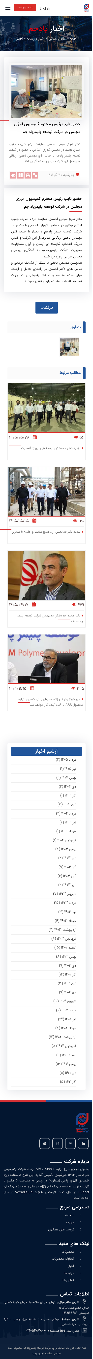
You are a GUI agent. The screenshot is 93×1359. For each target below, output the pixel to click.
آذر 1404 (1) (68, 796)
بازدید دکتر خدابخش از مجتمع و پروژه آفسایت (50, 448)
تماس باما (68, 1280)
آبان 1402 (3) (67, 984)
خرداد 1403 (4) (65, 921)
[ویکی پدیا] (69, 1144)
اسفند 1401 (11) (66, 1055)
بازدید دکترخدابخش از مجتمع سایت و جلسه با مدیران (45, 532)
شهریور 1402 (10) (64, 1001)
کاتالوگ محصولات (63, 1259)
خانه (73, 39)
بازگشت (46, 307)
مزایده (70, 1222)
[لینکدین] (82, 1144)
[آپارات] (45, 1144)
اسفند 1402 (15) (65, 948)
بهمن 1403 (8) (65, 849)
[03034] (69, 347)
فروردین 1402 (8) (64, 1046)
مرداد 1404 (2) (66, 814)
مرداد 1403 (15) (65, 903)
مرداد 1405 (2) (66, 760)
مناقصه (69, 1215)
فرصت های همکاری (61, 1229)
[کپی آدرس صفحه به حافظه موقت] (35, 175)
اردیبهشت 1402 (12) (62, 1037)
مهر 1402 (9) (67, 993)
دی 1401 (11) (68, 1073)
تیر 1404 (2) (68, 823)
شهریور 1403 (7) (64, 894)
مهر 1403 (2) (67, 885)
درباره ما (69, 1273)
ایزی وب (38, 1353)
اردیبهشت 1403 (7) (62, 930)
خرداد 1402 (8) (65, 1028)
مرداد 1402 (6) (66, 1011)
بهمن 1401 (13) (66, 1064)
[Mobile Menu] (8, 8)
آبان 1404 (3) (67, 805)
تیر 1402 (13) (67, 1019)
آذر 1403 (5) (67, 867)
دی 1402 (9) (67, 966)
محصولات (68, 1252)
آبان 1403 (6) (67, 876)
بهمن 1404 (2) (66, 778)
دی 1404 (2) (67, 787)
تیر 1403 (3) (67, 912)
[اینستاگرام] (57, 1144)
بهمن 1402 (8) (66, 957)
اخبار (71, 1266)
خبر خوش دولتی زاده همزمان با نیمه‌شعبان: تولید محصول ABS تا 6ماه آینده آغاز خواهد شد (50, 702)
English (45, 8)
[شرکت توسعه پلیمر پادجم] (86, 8)
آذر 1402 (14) (67, 975)
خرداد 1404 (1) (66, 832)
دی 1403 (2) (67, 858)
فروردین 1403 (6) (63, 939)
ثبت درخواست (25, 8)
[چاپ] (28, 175)
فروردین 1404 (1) (64, 840)
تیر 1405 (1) (68, 769)
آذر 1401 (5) (68, 1082)
